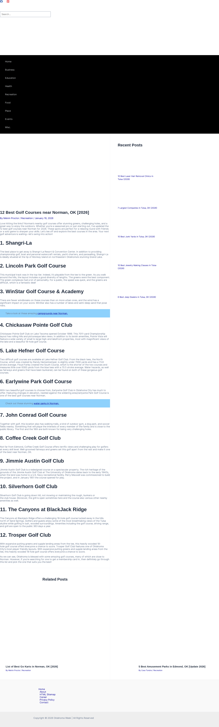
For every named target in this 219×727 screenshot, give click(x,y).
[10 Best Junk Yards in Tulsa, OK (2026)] (137, 222)
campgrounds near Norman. (53, 313)
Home (42, 689)
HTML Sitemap (48, 694)
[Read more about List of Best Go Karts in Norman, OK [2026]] (70, 661)
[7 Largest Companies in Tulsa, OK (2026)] (137, 193)
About (43, 691)
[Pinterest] (8, 2)
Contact (44, 702)
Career (43, 697)
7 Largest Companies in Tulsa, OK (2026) (137, 208)
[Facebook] (1, 2)
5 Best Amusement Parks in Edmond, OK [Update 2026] (172, 666)
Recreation (27, 218)
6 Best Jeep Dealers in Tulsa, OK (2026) (137, 297)
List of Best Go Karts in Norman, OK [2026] (32, 666)
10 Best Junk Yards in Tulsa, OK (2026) (136, 236)
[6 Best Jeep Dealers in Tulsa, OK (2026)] (137, 282)
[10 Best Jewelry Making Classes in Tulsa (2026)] (137, 251)
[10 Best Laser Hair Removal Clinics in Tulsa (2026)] (137, 161)
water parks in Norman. (46, 403)
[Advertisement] (109, 36)
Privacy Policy (47, 699)
